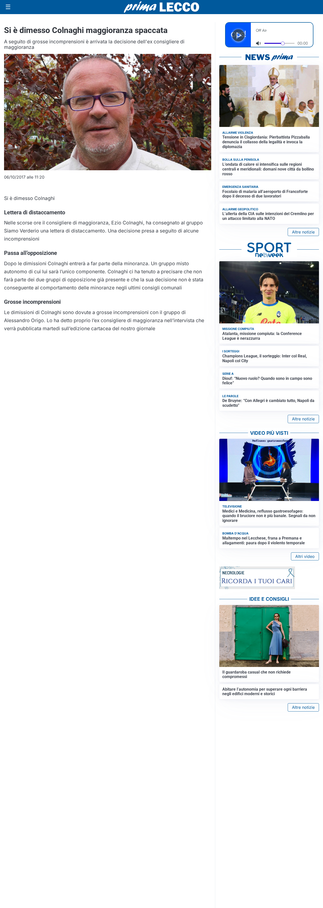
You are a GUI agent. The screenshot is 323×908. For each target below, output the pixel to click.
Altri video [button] (305, 556)
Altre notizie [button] (303, 231)
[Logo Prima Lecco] (161, 7)
